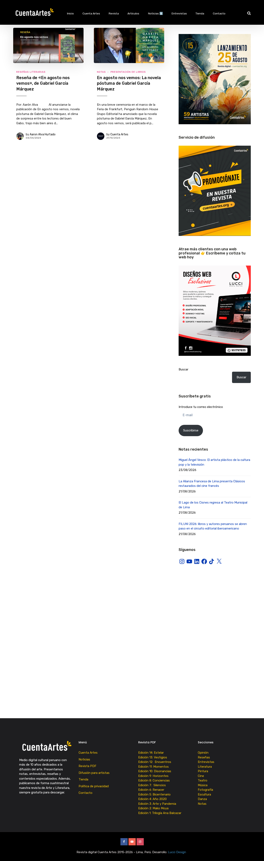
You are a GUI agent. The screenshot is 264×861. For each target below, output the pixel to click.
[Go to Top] (256, 852)
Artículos (133, 13)
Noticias (84, 759)
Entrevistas (179, 13)
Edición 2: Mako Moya (154, 808)
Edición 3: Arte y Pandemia (157, 804)
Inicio (70, 13)
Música (202, 785)
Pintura (203, 771)
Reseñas (204, 757)
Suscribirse (190, 430)
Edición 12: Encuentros (154, 762)
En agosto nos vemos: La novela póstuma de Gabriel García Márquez (129, 83)
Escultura (204, 794)
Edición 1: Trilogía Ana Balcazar (160, 813)
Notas (101, 71)
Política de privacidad (94, 786)
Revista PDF (87, 766)
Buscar (183, 369)
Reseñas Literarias (31, 71)
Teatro (202, 780)
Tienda (200, 13)
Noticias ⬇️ (155, 13)
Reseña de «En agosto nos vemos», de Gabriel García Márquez (43, 83)
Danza (202, 799)
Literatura (205, 766)
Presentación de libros (128, 71)
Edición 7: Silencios (152, 785)
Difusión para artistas (94, 773)
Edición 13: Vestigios (152, 757)
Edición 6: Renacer (152, 790)
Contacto (219, 13)
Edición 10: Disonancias (154, 771)
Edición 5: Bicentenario (154, 794)
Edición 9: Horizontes (153, 776)
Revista (114, 13)
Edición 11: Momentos (153, 766)
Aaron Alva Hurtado (42, 134)
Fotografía (205, 790)
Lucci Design (177, 852)
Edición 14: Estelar (151, 752)
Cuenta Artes (91, 13)
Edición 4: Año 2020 (152, 799)
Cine (201, 776)
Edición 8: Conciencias (154, 780)
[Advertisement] (215, 605)
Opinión (203, 752)
